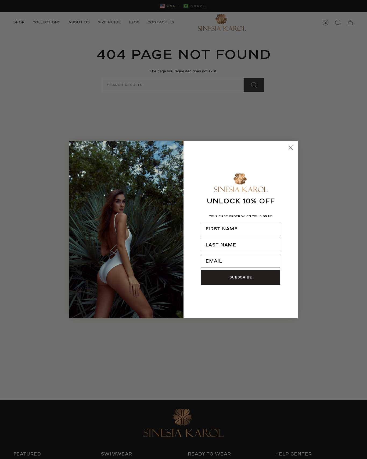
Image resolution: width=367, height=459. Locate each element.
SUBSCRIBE (240, 277)
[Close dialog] (291, 147)
